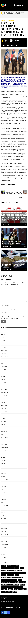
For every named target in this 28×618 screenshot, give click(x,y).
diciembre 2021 (4, 476)
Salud (14, 586)
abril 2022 (3, 463)
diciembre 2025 (4, 356)
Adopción (9, 565)
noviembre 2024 (4, 392)
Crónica (17, 568)
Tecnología (4, 20)
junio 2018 (3, 515)
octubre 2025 (4, 363)
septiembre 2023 (4, 415)
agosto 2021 (3, 489)
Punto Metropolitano (6, 584)
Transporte (23, 589)
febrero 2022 (4, 470)
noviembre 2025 (4, 360)
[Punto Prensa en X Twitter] (5, 612)
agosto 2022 (3, 450)
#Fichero (4, 565)
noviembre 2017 (4, 538)
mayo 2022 (3, 460)
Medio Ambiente (5, 577)
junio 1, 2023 (6, 224)
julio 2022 (3, 453)
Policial (20, 579)
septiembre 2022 (4, 447)
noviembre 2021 (4, 479)
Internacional (10, 575)
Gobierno (4, 575)
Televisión (10, 589)
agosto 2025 (3, 369)
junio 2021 (3, 496)
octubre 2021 (4, 483)
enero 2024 (3, 408)
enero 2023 (3, 434)
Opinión (8, 579)
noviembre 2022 (4, 441)
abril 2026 (3, 343)
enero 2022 (3, 473)
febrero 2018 (4, 528)
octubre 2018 (4, 502)
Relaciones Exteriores (6, 586)
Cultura (22, 568)
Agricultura (15, 565)
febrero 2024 (4, 405)
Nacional (20, 577)
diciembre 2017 (4, 534)
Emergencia (10, 572)
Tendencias (11, 20)
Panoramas (14, 579)
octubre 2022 (4, 444)
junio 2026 (3, 337)
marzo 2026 (3, 347)
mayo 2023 (3, 421)
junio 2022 (3, 457)
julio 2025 (3, 373)
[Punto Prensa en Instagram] (8, 612)
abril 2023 (3, 424)
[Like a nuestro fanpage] (2, 612)
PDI (14, 184)
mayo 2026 (3, 340)
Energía (16, 572)
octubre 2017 (4, 541)
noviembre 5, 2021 (7, 246)
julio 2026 (3, 334)
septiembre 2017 (4, 544)
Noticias (3, 579)
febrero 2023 (4, 431)
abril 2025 (3, 379)
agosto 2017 (3, 547)
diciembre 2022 (4, 437)
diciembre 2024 (4, 389)
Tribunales (4, 591)
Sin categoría (20, 586)
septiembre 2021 (4, 486)
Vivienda (15, 591)
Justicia (17, 575)
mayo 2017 (3, 557)
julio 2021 (3, 492)
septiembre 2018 (4, 505)
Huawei (10, 184)
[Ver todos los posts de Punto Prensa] (11, 40)
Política (3, 582)
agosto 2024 (3, 398)
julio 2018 (3, 512)
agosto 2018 (3, 508)
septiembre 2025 (4, 366)
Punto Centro (23, 582)
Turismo (9, 591)
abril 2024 (3, 402)
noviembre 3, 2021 (7, 269)
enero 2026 (3, 353)
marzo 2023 (3, 428)
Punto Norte (16, 584)
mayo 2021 (3, 499)
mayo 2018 (3, 518)
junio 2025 (3, 376)
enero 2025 (3, 386)
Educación (4, 572)
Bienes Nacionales (5, 568)
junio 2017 (3, 554)
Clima (12, 568)
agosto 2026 (3, 331)
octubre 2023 (4, 411)
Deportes (4, 570)
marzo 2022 (3, 466)
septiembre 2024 (4, 395)
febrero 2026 (4, 350)
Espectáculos (23, 572)
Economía (19, 570)
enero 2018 (3, 531)
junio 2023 (3, 418)
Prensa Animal (15, 582)
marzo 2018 (3, 525)
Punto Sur (22, 584)
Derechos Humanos (11, 570)
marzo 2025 (3, 382)
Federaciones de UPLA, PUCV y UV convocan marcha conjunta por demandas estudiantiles (14, 13)
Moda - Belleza (13, 577)
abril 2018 (3, 521)
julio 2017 (3, 551)
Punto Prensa (16, 40)
